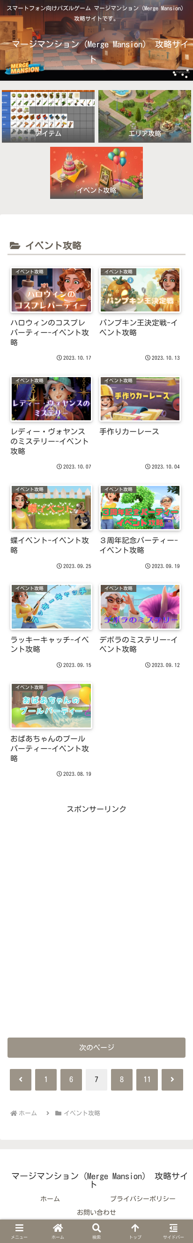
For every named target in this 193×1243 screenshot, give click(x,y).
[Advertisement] (96, 912)
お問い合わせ (96, 1212)
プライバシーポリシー (143, 1199)
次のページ (96, 1047)
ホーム (50, 1199)
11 (147, 1079)
